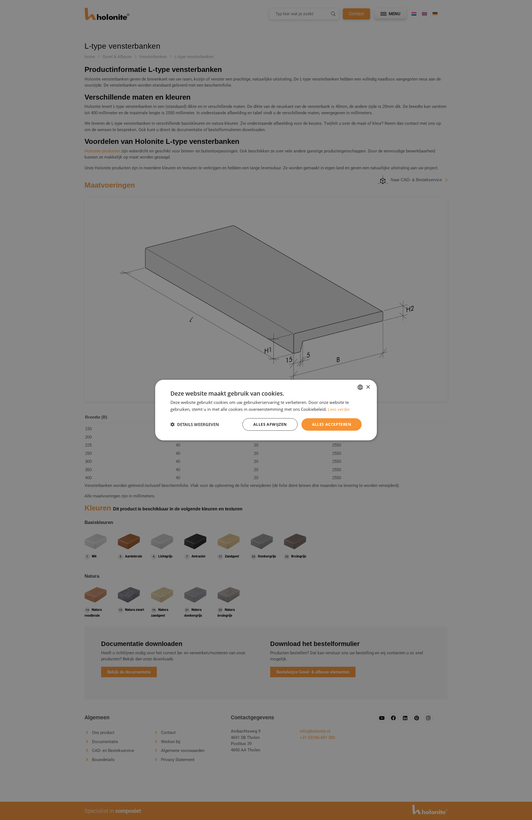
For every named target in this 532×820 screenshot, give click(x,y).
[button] (194, 424)
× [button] (368, 387)
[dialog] (266, 410)
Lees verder (339, 409)
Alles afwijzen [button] (270, 424)
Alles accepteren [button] (331, 424)
